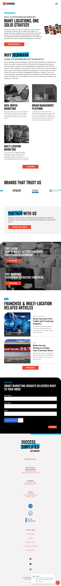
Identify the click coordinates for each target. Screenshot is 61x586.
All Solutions (31, 167)
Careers (30, 538)
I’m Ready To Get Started (19, 227)
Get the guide (13, 283)
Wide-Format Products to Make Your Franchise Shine (43, 348)
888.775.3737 (31, 459)
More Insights (30, 368)
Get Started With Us (14, 44)
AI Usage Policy (30, 550)
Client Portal (30, 534)
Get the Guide (13, 261)
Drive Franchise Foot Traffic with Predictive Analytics (43, 321)
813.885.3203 (30, 493)
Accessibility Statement (30, 546)
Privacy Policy (30, 542)
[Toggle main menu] (56, 3)
